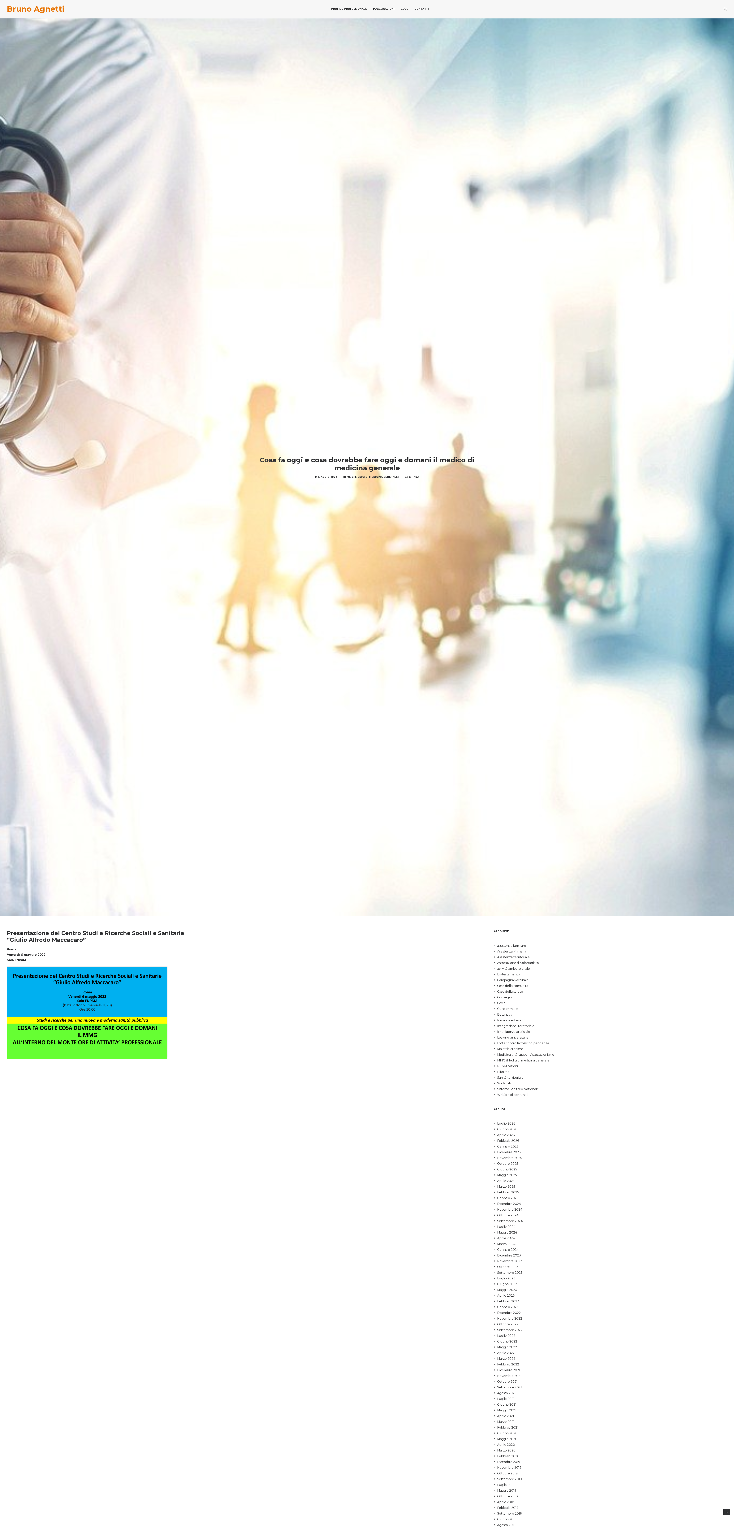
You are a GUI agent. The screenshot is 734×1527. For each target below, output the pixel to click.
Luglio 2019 (506, 1485)
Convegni (504, 997)
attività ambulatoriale (513, 968)
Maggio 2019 (506, 1490)
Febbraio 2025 (508, 1192)
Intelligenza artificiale (513, 1032)
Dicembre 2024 (509, 1204)
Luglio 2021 (506, 1399)
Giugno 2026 (507, 1129)
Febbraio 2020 (508, 1456)
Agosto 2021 (506, 1393)
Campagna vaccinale (513, 980)
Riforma (503, 1072)
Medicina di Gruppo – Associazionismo (525, 1054)
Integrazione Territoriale (515, 1026)
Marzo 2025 (506, 1186)
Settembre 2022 (510, 1330)
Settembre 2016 (509, 1513)
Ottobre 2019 (507, 1473)
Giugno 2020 (507, 1433)
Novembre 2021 (509, 1376)
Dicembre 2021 (508, 1370)
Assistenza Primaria (511, 951)
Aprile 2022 (506, 1353)
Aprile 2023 (506, 1295)
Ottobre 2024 (507, 1215)
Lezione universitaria (512, 1037)
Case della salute (510, 991)
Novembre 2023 (509, 1261)
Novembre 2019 (509, 1467)
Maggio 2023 (507, 1290)
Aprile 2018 (505, 1502)
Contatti (422, 8)
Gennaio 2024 (508, 1250)
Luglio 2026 (506, 1123)
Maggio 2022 (507, 1347)
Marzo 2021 (506, 1422)
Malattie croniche (510, 1049)
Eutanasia (504, 1014)
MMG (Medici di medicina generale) (373, 476)
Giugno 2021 (506, 1404)
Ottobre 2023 (507, 1267)
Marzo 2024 (506, 1244)
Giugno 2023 (507, 1284)
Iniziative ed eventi (511, 1020)
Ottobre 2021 (507, 1381)
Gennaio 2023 (508, 1307)
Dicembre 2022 (509, 1313)
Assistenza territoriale (513, 957)
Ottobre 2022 (507, 1324)
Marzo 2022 (506, 1358)
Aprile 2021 (505, 1416)
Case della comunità (512, 986)
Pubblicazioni (384, 8)
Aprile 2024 (506, 1238)
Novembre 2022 (509, 1318)
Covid (501, 1003)
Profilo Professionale (349, 8)
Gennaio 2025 (507, 1198)
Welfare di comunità (512, 1095)
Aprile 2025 (506, 1181)
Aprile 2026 (506, 1135)
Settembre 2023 (510, 1272)
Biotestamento (508, 974)
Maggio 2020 (507, 1439)
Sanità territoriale (510, 1077)
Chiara (414, 476)
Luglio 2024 (506, 1227)
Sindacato (504, 1083)
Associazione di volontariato (518, 963)
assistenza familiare (511, 946)
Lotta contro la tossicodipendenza (523, 1043)
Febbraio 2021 (507, 1427)
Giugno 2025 (507, 1169)
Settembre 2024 (510, 1221)
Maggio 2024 (507, 1232)
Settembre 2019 (509, 1479)
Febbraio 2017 (507, 1508)
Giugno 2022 (507, 1341)
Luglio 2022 (506, 1336)
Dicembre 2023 (509, 1255)
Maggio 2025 (507, 1175)
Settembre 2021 (509, 1387)
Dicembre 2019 (508, 1462)
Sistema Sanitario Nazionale (518, 1089)
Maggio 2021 (506, 1410)
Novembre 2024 (509, 1209)
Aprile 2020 (506, 1445)
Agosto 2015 (506, 1525)
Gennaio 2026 (507, 1146)
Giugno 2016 (506, 1519)
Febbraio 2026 (508, 1141)
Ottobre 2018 (507, 1496)
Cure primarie (507, 1009)
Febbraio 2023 (508, 1301)
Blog (404, 8)
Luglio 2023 (506, 1278)
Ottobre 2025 (507, 1163)
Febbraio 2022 (508, 1364)
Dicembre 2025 (509, 1152)
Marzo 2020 (506, 1450)
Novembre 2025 (509, 1158)
